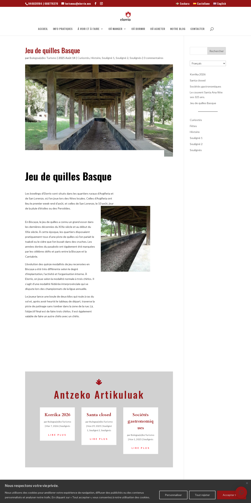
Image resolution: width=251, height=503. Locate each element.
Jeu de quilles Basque (203, 103)
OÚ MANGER (115, 29)
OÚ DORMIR (138, 29)
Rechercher (216, 51)
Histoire (96, 57)
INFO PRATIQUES (63, 29)
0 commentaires (153, 57)
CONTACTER (197, 29)
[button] (241, 492)
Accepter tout (231, 495)
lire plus (57, 434)
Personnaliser (173, 495)
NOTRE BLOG (177, 29)
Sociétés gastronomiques (141, 421)
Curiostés (83, 57)
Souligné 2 (122, 57)
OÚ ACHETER (157, 29)
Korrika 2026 (57, 415)
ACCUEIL (43, 29)
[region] (125, 491)
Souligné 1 (108, 57)
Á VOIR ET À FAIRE (88, 29)
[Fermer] (247, 483)
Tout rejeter (202, 495)
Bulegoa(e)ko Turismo (43, 57)
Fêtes (193, 126)
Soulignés (136, 57)
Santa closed (99, 415)
